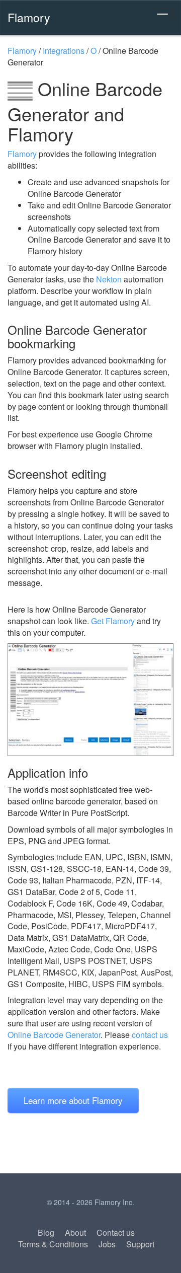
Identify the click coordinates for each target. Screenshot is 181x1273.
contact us (150, 1034)
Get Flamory (113, 621)
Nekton (109, 279)
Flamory (29, 17)
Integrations (63, 50)
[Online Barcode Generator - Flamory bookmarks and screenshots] (90, 699)
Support (140, 1244)
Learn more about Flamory (73, 1100)
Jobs (107, 1244)
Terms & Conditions (53, 1244)
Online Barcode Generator (54, 1034)
